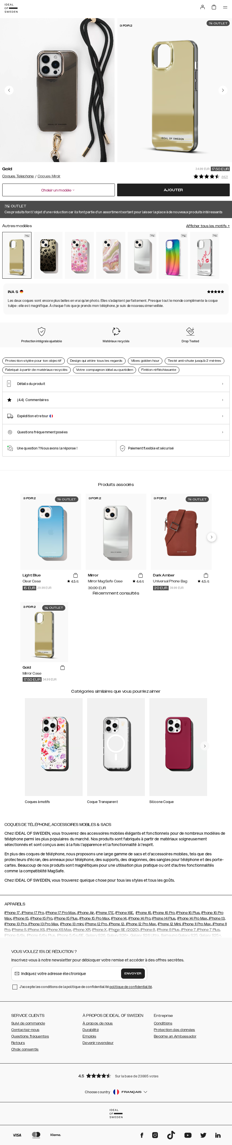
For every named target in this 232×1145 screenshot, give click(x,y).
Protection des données (174, 1030)
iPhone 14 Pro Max (192, 918)
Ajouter (173, 190)
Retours (18, 1043)
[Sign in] (202, 7)
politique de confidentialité (130, 986)
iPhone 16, (144, 913)
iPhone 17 (12, 913)
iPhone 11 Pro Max (196, 924)
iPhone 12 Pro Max (140, 924)
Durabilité (91, 1030)
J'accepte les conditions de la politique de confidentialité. (86, 986)
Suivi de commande (28, 1023)
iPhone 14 (119, 918)
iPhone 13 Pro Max (42, 924)
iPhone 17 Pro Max (61, 913)
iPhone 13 (216, 918)
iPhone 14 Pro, (139, 918)
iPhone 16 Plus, (188, 913)
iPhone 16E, (124, 913)
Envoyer (132, 973)
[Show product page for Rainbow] (173, 255)
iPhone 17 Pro (32, 913)
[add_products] (75, 576)
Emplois (89, 1036)
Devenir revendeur (98, 1043)
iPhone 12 (116, 924)
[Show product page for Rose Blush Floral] (79, 255)
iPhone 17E (105, 913)
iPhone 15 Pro (41, 918)
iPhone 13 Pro (16, 924)
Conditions (163, 1023)
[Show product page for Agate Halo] (110, 255)
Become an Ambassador (175, 1036)
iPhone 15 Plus (66, 918)
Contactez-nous (25, 1030)
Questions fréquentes (30, 1036)
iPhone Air (85, 913)
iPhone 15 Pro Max (94, 918)
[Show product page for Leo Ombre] (48, 255)
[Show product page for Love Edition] (204, 255)
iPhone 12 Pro (96, 924)
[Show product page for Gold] (16, 255)
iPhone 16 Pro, (164, 913)
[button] (116, 1075)
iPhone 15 (21, 918)
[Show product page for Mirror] (142, 255)
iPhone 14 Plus (163, 918)
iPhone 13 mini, (72, 924)
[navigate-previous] (211, 537)
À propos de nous (98, 1023)
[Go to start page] (11, 8)
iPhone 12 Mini (169, 924)
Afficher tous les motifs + (208, 226)
